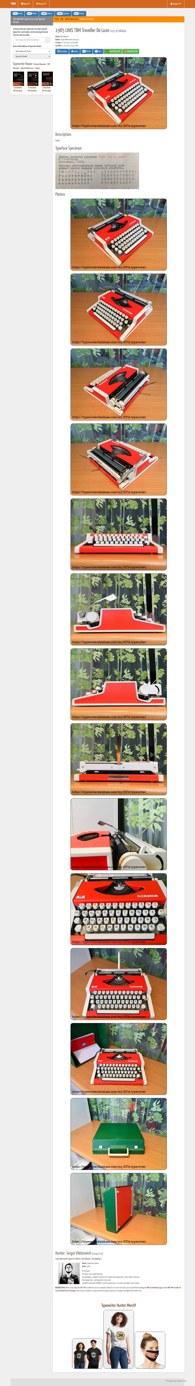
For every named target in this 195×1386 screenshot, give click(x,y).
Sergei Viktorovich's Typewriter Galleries (68, 1259)
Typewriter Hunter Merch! (118, 1305)
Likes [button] (98, 51)
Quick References (27, 68)
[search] (32, 51)
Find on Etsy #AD (132, 51)
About (25, 4)
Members (175, 4)
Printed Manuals (40, 64)
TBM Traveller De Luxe (72, 19)
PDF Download (17, 91)
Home (57, 19)
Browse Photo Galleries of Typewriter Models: (27, 46)
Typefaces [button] (63, 14)
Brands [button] (18, 14)
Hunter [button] (75, 52)
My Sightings (96, 1259)
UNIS (61, 19)
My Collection (86, 1259)
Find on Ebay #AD (114, 51)
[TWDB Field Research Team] (150, 1350)
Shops (37, 68)
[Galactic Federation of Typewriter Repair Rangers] (118, 1339)
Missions (41, 4)
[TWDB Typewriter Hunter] (87, 1354)
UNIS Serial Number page (154, 1288)
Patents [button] (79, 14)
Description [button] (63, 52)
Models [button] (32, 14)
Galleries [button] (47, 14)
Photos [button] (87, 51)
